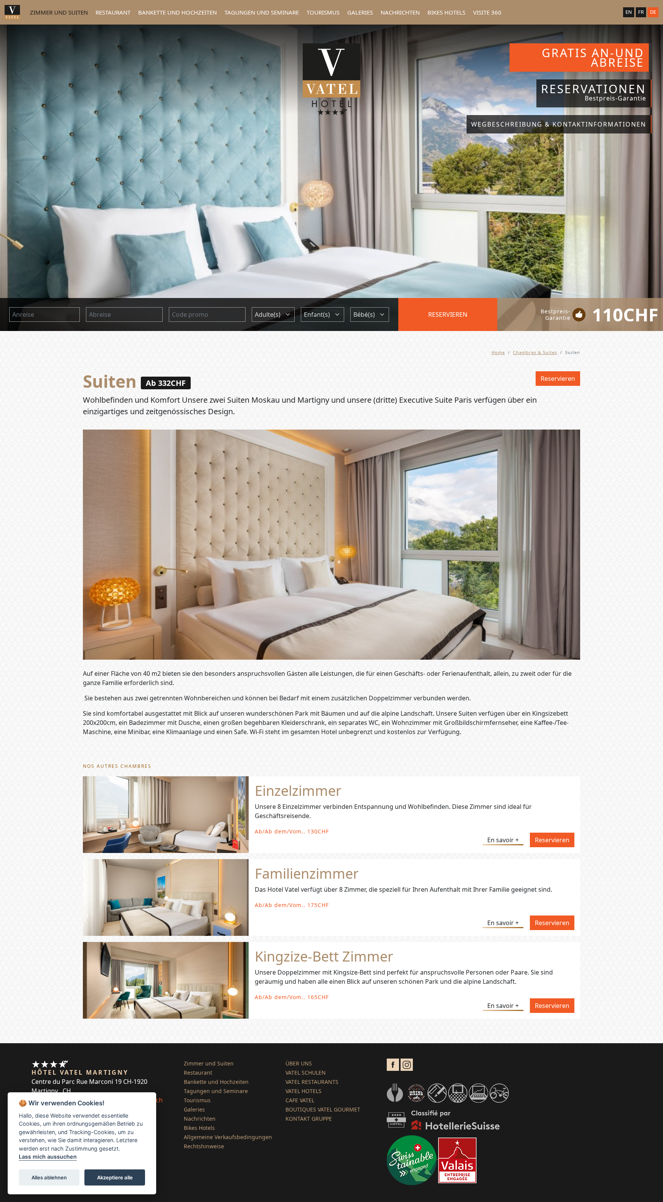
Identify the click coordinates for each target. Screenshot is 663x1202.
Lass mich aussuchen (48, 1157)
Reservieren (447, 314)
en (628, 11)
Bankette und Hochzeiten (177, 12)
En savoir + (503, 840)
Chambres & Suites (535, 352)
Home (498, 352)
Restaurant (113, 12)
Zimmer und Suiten (59, 12)
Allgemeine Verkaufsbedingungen (228, 1137)
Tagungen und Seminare (261, 12)
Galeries (360, 12)
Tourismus (323, 12)
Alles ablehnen (49, 1177)
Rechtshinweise (204, 1146)
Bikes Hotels (446, 12)
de (653, 11)
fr (641, 11)
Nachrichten (400, 12)
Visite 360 (487, 12)
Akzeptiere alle (115, 1177)
